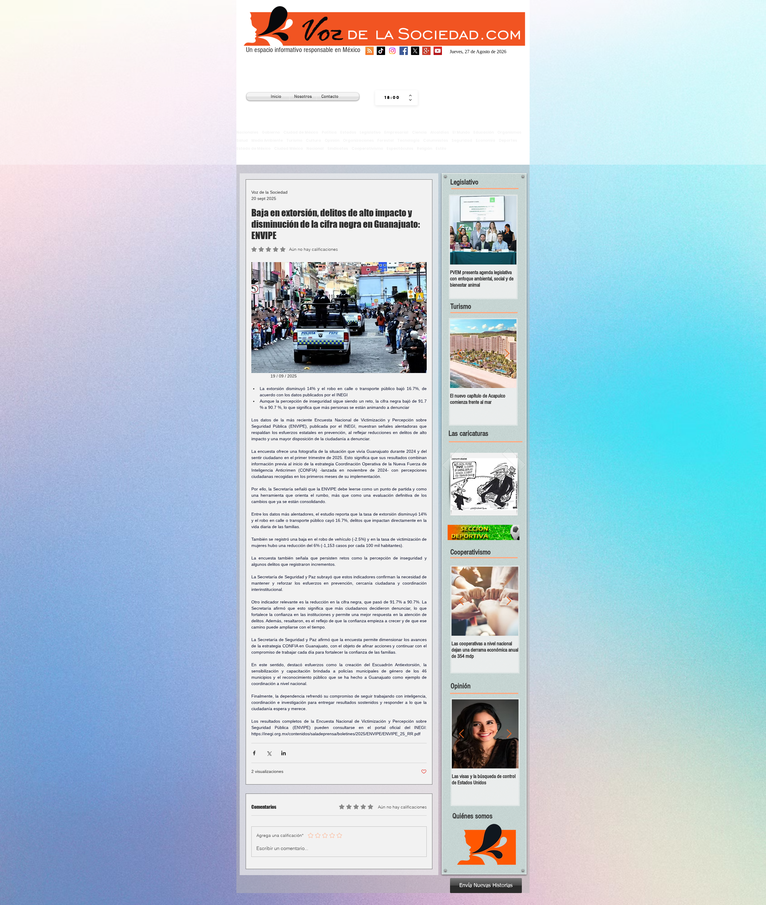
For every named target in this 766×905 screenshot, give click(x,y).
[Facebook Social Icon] (403, 51)
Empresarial (396, 132)
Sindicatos (337, 148)
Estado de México (253, 148)
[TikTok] (381, 51)
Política (329, 132)
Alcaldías (439, 132)
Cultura (313, 140)
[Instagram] (392, 51)
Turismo (294, 140)
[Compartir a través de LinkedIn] (283, 753)
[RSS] (369, 51)
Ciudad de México (300, 132)
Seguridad (462, 140)
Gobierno (271, 132)
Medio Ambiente (267, 140)
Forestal (385, 140)
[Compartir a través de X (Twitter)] (269, 753)
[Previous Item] (459, 230)
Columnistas (435, 140)
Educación (483, 132)
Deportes (508, 140)
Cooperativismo (367, 148)
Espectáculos (400, 148)
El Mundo (461, 132)
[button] (484, 484)
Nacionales (247, 132)
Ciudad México (288, 148)
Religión (424, 148)
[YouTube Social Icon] (438, 51)
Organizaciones (358, 140)
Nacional (315, 148)
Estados (348, 132)
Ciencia (419, 132)
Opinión (332, 140)
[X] (415, 51)
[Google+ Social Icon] (426, 51)
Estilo (441, 148)
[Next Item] (507, 230)
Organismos (509, 132)
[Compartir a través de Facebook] (254, 753)
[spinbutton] (392, 97)
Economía (485, 140)
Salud (242, 140)
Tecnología (408, 140)
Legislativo (370, 132)
